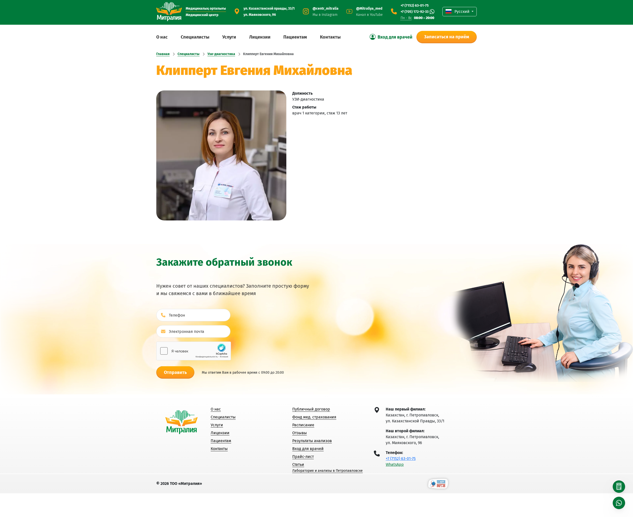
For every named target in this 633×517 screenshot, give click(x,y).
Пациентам (295, 37)
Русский (462, 11)
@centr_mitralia (326, 8)
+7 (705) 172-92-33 (415, 12)
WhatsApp (395, 464)
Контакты (330, 37)
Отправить (175, 372)
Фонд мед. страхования (314, 417)
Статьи (298, 464)
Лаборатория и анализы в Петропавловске (327, 471)
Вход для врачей (308, 448)
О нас (162, 37)
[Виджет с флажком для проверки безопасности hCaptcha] (193, 351)
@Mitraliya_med (369, 8)
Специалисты (195, 37)
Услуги (229, 37)
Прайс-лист (303, 456)
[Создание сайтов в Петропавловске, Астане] (438, 483)
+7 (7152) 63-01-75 (415, 5)
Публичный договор (311, 409)
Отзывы (299, 433)
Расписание (303, 425)
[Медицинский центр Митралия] (169, 11)
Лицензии (260, 37)
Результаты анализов (312, 440)
